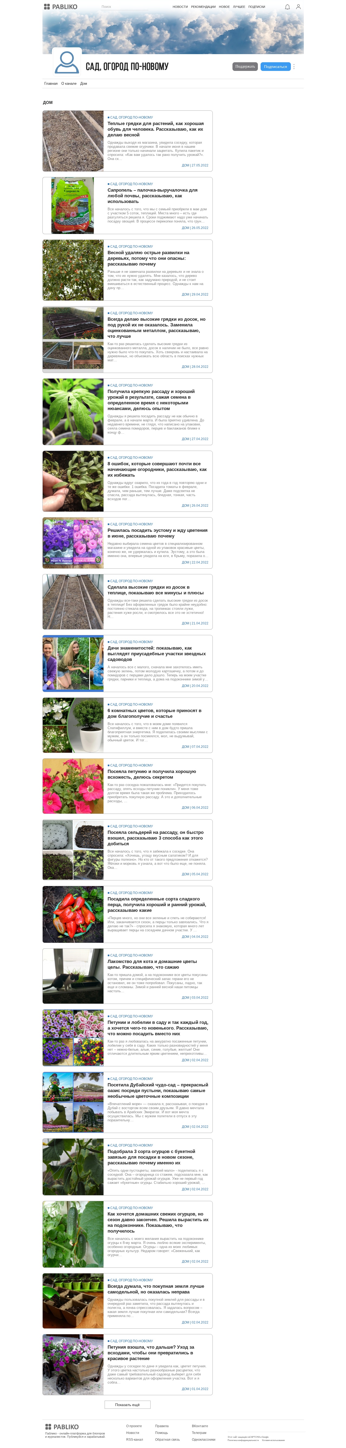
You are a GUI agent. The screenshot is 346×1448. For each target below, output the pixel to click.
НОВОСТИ (180, 6)
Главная (51, 83)
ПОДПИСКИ (256, 6)
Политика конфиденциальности (243, 1440)
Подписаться (275, 66)
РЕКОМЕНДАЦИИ (203, 6)
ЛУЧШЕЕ (239, 6)
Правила (162, 1426)
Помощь (161, 1433)
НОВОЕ (224, 6)
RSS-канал (134, 1440)
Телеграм (199, 1433)
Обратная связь (167, 1440)
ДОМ (185, 165)
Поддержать (245, 66)
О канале (68, 83)
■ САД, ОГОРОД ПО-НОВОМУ (130, 117)
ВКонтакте (200, 1426)
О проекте (134, 1426)
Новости (132, 1433)
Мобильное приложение (246, 1426)
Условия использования (273, 1440)
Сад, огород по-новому (127, 67)
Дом (83, 83)
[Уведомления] (287, 7)
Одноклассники (203, 1440)
